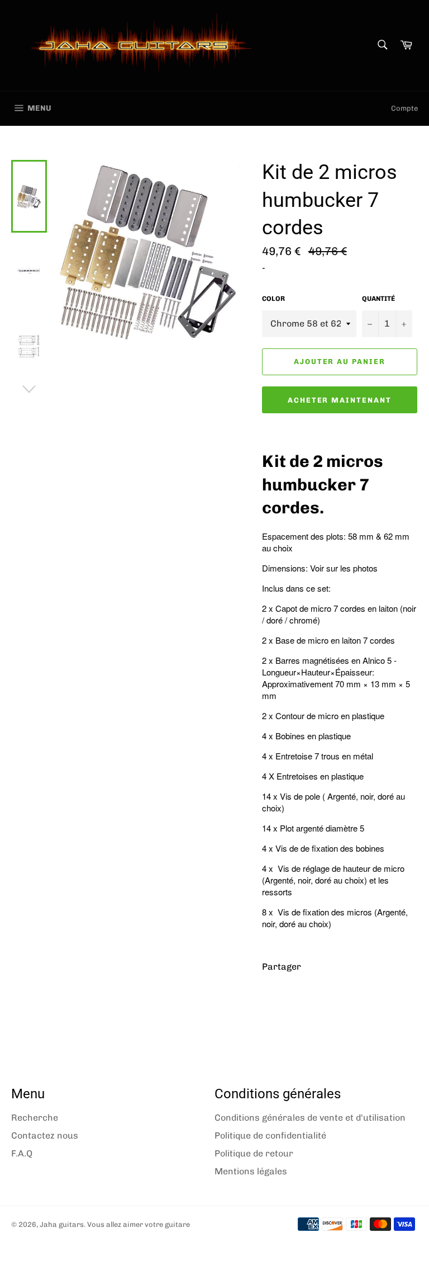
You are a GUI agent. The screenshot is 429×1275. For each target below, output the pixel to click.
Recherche (34, 1117)
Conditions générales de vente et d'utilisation (310, 1117)
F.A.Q (21, 1153)
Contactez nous (44, 1135)
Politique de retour (253, 1153)
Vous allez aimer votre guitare (138, 1224)
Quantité (378, 299)
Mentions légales (250, 1171)
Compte (404, 108)
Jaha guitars (62, 1224)
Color (273, 299)
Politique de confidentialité (270, 1135)
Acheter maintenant (340, 400)
